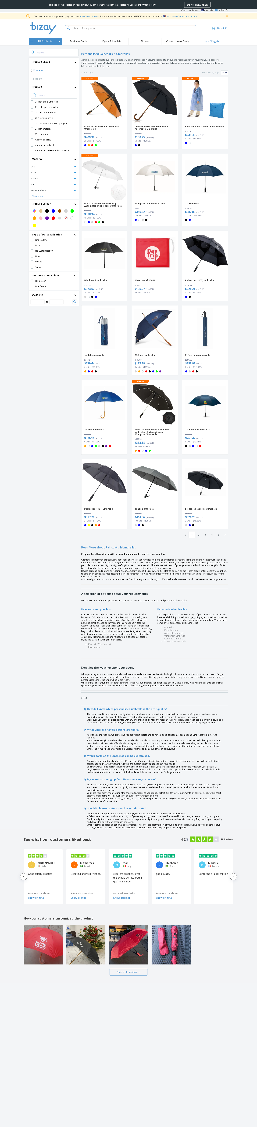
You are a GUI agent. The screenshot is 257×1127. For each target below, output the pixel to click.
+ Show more (37, 196)
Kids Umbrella (171, 630)
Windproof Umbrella (174, 635)
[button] (54, 166)
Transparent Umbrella (175, 641)
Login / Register (211, 41)
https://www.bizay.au (89, 16)
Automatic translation (39, 893)
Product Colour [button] (41, 203)
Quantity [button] (37, 294)
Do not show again (197, 4)
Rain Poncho (94, 647)
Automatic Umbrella (174, 633)
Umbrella (169, 627)
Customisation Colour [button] (45, 275)
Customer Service (190, 10)
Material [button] (37, 159)
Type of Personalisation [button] (47, 234)
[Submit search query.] (32, 52)
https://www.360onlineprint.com (181, 16)
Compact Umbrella (173, 638)
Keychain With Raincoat (99, 644)
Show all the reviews (127, 972)
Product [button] (37, 87)
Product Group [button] (41, 62)
